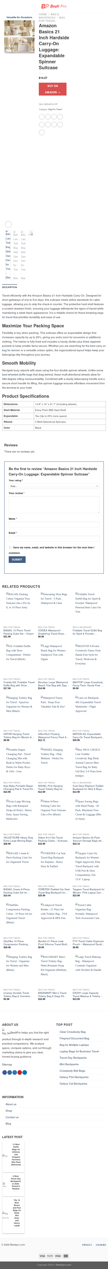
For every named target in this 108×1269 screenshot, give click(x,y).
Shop (9, 1110)
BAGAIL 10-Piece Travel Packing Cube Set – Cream (19, 632)
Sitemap (7, 1064)
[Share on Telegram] (42, 132)
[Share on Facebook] (48, 117)
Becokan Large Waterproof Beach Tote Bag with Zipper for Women (53, 684)
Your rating (16, 480)
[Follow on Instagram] (9, 1072)
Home (43, 14)
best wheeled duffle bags (17, 374)
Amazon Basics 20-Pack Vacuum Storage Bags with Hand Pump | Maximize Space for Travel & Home (88, 839)
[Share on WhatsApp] (42, 117)
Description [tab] (9, 287)
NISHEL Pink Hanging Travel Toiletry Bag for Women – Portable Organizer (50, 787)
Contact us (12, 1117)
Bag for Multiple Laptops (74, 1045)
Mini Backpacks (69, 1064)
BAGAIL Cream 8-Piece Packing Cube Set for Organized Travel (17, 891)
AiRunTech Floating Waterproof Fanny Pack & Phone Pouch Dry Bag (52, 735)
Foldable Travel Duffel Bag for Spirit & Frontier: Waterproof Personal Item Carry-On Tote (87, 632)
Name (13, 518)
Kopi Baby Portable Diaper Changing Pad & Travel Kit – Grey (19, 787)
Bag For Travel (55, 109)
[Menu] (4, 6)
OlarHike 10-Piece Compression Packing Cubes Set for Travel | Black (19, 943)
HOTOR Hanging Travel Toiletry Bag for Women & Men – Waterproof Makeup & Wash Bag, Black (19, 735)
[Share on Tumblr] (60, 124)
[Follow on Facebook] (4, 1072)
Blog (8, 1123)
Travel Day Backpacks (73, 1057)
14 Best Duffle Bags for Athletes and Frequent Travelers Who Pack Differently (16, 1154)
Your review (16, 493)
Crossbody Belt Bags (72, 1070)
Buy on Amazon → (52, 89)
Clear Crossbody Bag (73, 1032)
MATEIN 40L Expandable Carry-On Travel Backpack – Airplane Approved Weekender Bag (88, 735)
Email (13, 533)
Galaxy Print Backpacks (74, 1077)
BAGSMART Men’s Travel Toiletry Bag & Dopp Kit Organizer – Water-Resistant (53, 994)
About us (11, 1104)
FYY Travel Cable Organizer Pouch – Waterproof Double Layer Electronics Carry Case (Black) (88, 943)
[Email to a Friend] (60, 117)
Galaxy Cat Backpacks (73, 1083)
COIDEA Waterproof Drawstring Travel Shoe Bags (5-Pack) (51, 632)
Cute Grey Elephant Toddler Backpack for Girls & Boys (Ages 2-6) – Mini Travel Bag (88, 787)
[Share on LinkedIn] (54, 124)
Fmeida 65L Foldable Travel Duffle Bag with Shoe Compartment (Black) (19, 684)
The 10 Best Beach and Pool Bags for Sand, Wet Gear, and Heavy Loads (17, 1213)
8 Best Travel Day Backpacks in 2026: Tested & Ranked (16, 1182)
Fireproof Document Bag (74, 1038)
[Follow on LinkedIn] (24, 1072)
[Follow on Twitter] (14, 1072)
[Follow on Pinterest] (19, 1072)
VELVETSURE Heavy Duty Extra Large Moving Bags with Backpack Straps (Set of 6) (18, 839)
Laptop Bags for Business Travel (79, 1051)
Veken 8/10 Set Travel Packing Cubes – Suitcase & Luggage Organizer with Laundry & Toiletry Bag (54, 839)
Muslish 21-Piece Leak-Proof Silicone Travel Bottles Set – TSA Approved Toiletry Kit (54, 943)
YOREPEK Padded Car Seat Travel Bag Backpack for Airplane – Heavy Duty (54, 891)
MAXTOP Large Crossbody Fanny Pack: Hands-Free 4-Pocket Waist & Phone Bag (88, 684)
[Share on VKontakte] (48, 124)
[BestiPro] (54, 6)
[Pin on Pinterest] (42, 124)
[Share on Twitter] (54, 117)
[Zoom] (8, 224)
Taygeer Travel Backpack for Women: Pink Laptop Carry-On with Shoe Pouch (88, 891)
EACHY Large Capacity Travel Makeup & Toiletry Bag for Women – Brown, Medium (86, 994)
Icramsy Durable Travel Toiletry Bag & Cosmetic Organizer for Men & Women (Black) (19, 994)
